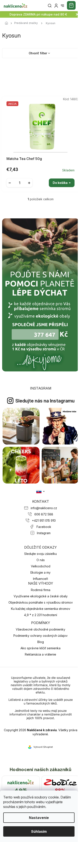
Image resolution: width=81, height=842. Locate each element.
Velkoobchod (40, 566)
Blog (40, 642)
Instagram (44, 533)
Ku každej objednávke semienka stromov (40, 608)
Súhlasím (39, 831)
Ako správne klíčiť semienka (40, 648)
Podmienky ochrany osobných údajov (40, 635)
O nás (41, 560)
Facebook (44, 527)
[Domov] (7, 23)
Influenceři (40, 579)
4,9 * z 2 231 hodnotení (40, 615)
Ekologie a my (40, 572)
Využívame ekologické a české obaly (41, 596)
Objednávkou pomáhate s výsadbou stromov (40, 602)
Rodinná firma (40, 590)
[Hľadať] (49, 5)
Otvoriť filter (38, 53)
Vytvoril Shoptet (43, 746)
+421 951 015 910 (44, 520)
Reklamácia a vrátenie (40, 654)
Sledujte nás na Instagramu (45, 401)
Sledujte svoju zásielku (40, 554)
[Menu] (62, 5)
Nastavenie (39, 817)
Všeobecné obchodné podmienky (40, 629)
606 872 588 (43, 514)
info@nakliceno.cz (44, 508)
